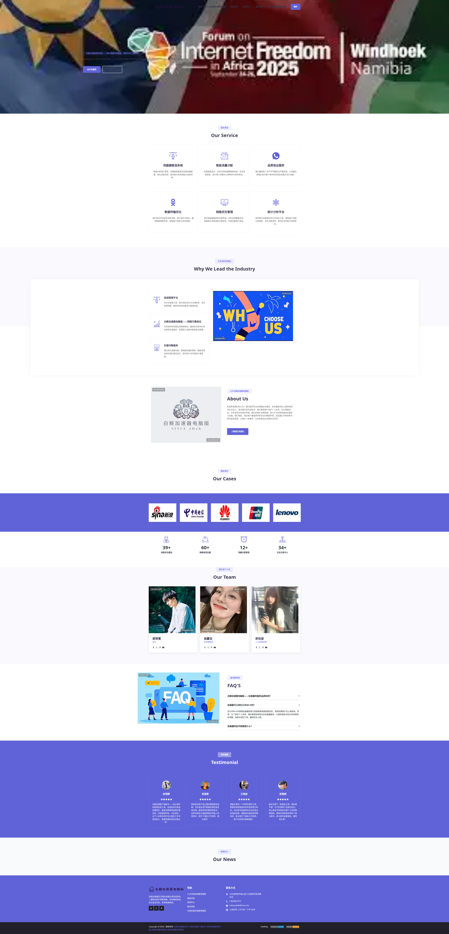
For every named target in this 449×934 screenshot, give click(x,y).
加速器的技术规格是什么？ (240, 726)
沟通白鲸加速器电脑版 (277, 7)
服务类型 (259, 7)
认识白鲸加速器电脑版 (216, 7)
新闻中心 (247, 7)
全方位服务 (91, 69)
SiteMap (264, 926)
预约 (295, 7)
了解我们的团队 (237, 431)
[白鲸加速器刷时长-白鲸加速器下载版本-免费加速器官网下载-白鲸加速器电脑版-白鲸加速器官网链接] (167, 7)
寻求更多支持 (112, 69)
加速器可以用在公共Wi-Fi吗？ (241, 705)
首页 (200, 7)
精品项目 (234, 7)
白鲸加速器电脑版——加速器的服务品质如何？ (249, 696)
